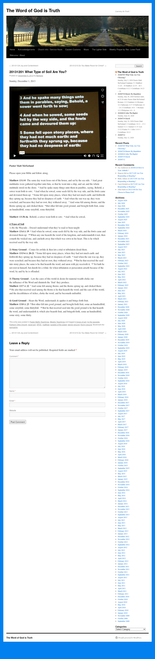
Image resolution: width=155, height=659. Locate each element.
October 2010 (123, 599)
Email (12, 400)
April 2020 (122, 329)
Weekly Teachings (57, 322)
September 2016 (123, 441)
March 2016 (122, 457)
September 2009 (123, 621)
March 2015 (122, 476)
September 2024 (123, 227)
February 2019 (123, 367)
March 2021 (122, 298)
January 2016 (122, 462)
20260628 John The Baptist (128, 113)
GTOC (39, 324)
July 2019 (121, 353)
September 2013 (123, 514)
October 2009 (123, 618)
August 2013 (122, 517)
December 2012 (123, 536)
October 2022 (123, 263)
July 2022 (121, 271)
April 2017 (122, 421)
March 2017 (122, 424)
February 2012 (123, 561)
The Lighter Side (99, 49)
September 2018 (123, 380)
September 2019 (123, 348)
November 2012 (123, 539)
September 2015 (123, 468)
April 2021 (122, 296)
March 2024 (122, 230)
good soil (32, 324)
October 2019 (123, 345)
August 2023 (122, 247)
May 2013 (121, 525)
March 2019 (122, 364)
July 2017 (121, 416)
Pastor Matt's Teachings (39, 322)
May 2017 (121, 419)
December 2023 (123, 238)
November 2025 (123, 211)
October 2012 (123, 542)
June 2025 (121, 222)
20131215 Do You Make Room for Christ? (88, 65)
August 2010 (122, 602)
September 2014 (123, 490)
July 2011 (121, 580)
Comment (14, 356)
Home (12, 49)
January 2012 (122, 563)
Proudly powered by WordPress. (130, 637)
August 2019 (122, 350)
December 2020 (123, 307)
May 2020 (121, 326)
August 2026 (122, 200)
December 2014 (123, 482)
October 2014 (123, 487)
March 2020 (122, 331)
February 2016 (123, 460)
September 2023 (123, 244)
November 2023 (123, 241)
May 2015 (121, 473)
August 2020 (122, 318)
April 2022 (122, 279)
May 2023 (121, 255)
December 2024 (123, 225)
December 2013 (123, 506)
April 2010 (122, 607)
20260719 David (124, 118)
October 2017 (123, 408)
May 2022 (121, 277)
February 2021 (123, 301)
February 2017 (123, 427)
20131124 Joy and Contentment (23, 65)
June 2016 (121, 449)
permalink (13, 327)
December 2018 (123, 372)
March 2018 (122, 394)
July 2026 (121, 203)
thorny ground (86, 324)
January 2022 (122, 288)
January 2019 (122, 370)
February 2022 (123, 285)
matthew (46, 324)
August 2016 (122, 443)
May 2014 (121, 495)
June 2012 (121, 553)
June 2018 (121, 389)
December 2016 (123, 432)
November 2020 (123, 309)
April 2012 (122, 558)
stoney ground (74, 324)
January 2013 (122, 533)
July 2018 (121, 386)
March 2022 (122, 282)
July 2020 (121, 320)
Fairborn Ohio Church (18, 324)
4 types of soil (80, 322)
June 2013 (121, 522)
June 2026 (121, 206)
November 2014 (123, 484)
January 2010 (122, 613)
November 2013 (123, 509)
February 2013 (123, 531)
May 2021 (121, 293)
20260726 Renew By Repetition (129, 94)
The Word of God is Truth (33, 10)
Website (12, 410)
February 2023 (123, 260)
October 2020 (123, 312)
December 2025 (123, 208)
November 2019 (123, 342)
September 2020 (123, 315)
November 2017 (123, 405)
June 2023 (121, 252)
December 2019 (123, 339)
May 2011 (121, 585)
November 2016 (123, 435)
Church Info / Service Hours (50, 49)
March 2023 (122, 257)
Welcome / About (17, 55)
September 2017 (123, 410)
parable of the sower (58, 324)
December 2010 (123, 596)
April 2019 (122, 361)
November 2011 (123, 569)
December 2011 (123, 566)
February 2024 (123, 233)
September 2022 (123, 266)
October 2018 (123, 378)
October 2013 (123, 512)
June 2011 (121, 583)
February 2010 (123, 610)
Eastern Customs (73, 49)
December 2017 (123, 402)
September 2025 (123, 217)
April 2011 (122, 588)
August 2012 (122, 547)
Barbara (39, 75)
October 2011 (123, 572)
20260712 (121, 135)
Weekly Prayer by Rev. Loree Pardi (124, 49)
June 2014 (121, 492)
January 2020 (122, 337)
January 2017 (122, 430)
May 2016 (121, 451)
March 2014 (122, 501)
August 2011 (122, 577)
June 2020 (121, 323)
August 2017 (122, 413)
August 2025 (122, 219)
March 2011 (122, 591)
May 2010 (121, 604)
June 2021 (121, 290)
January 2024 (122, 236)
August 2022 (122, 268)
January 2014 (122, 503)
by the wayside (93, 322)
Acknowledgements (26, 49)
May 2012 (121, 555)
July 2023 (121, 249)
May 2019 (121, 359)
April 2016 (122, 454)
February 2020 (123, 334)
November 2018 (123, 375)
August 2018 (122, 383)
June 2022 (121, 274)
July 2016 (121, 446)
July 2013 (121, 520)
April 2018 (122, 391)
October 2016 (123, 438)
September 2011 (123, 574)
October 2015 (123, 465)
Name (12, 391)
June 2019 (121, 356)
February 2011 (123, 594)
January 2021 (122, 304)
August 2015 (122, 471)
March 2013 (122, 528)
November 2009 (123, 615)
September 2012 (123, 544)
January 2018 (122, 400)
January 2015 (122, 479)
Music (86, 49)
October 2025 (123, 214)
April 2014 (122, 498)
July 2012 (121, 550)
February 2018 (123, 397)
